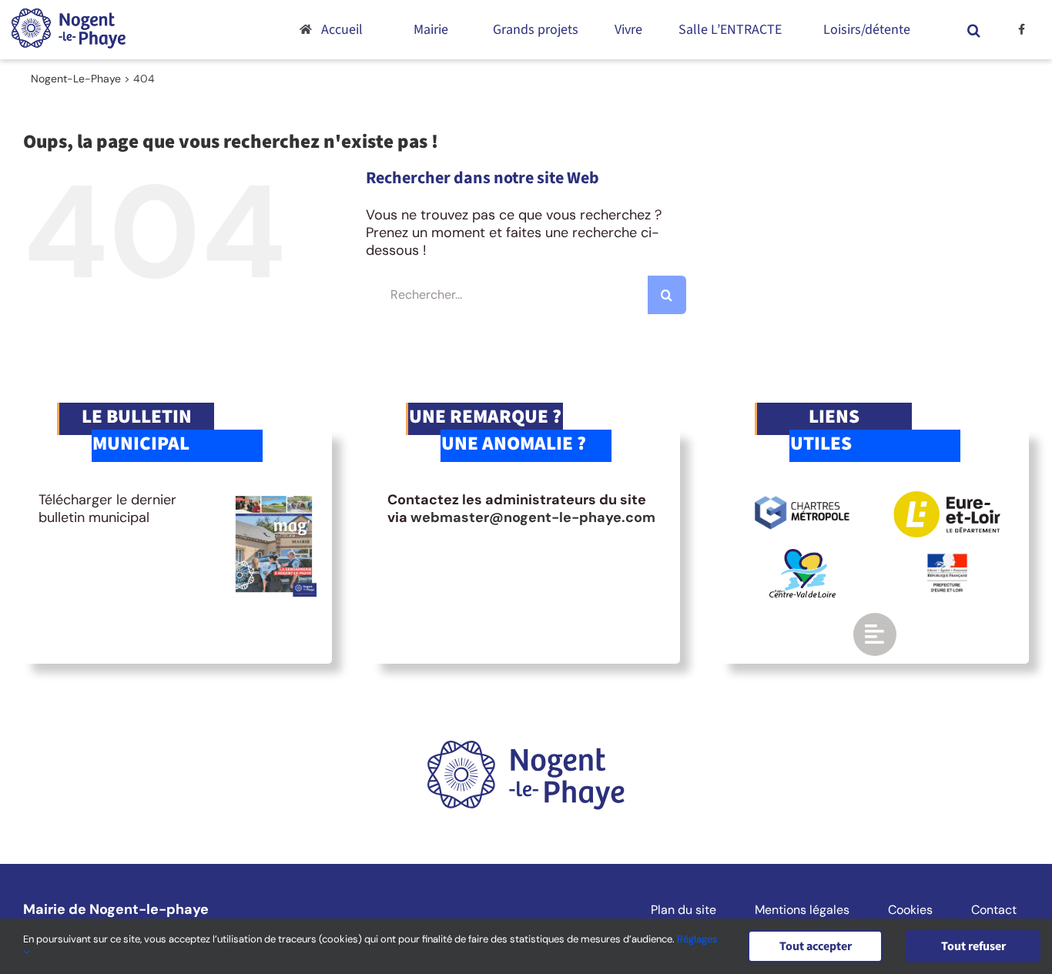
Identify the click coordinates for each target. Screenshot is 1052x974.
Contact (994, 910)
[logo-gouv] (947, 560)
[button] (973, 29)
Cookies (910, 910)
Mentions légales (802, 910)
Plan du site (683, 910)
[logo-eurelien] (946, 498)
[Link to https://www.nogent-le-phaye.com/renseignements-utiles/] (874, 634)
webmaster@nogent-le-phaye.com (532, 517)
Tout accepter (815, 946)
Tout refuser (973, 946)
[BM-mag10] (274, 498)
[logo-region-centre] (802, 556)
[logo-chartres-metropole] (802, 498)
